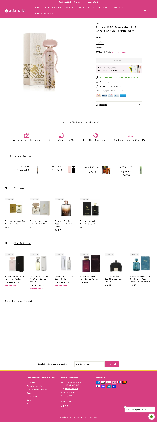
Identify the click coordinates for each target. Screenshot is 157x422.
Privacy (30, 403)
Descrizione (102, 105)
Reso (29, 393)
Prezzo (99, 48)
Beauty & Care (53, 7)
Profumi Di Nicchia (42, 14)
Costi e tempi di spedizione (38, 389)
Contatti (30, 400)
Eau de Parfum (22, 243)
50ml (99, 42)
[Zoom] (41, 59)
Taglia (99, 37)
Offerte (118, 7)
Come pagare (32, 396)
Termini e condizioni (35, 386)
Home (98, 23)
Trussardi (20, 188)
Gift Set (104, 7)
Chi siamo (31, 382)
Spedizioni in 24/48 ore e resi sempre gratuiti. (78, 2)
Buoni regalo (87, 7)
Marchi (70, 7)
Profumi (36, 7)
